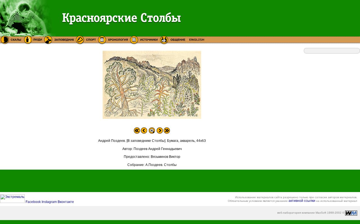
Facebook (34, 202)
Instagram (50, 202)
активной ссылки (302, 201)
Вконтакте (66, 202)
